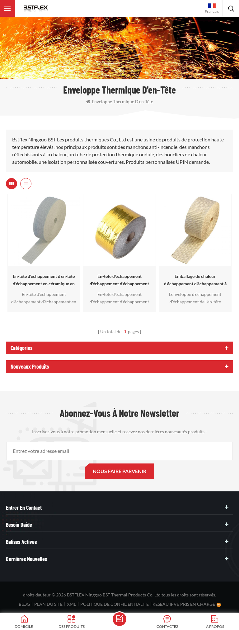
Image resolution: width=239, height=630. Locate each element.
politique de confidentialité (114, 604)
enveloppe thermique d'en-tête (122, 101)
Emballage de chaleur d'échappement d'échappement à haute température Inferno (195, 280)
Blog (24, 604)
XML (71, 604)
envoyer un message (119, 619)
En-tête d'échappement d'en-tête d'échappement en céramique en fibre (44, 280)
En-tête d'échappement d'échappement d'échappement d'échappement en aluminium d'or (119, 280)
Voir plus (42, 263)
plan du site (48, 604)
